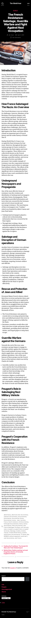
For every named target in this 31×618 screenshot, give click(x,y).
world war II (24, 536)
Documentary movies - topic (12, 520)
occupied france (17, 529)
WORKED (6, 536)
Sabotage (12, 531)
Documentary (7, 518)
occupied (10, 529)
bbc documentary (23, 515)
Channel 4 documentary (10, 516)
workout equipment (14, 536)
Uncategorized (7, 589)
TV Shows (23, 534)
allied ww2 (14, 515)
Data (3, 602)
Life (3, 584)
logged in (13, 568)
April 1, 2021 (21, 35)
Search (3, 576)
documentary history (18, 518)
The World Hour (15, 3)
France (6, 522)
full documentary (23, 522)
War (28, 534)
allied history (7, 515)
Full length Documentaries (11, 524)
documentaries (22, 516)
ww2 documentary (9, 538)
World (15, 10)
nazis (5, 529)
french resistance (13, 522)
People (4, 587)
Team (12, 35)
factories (23, 520)
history (21, 524)
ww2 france (18, 538)
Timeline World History (15, 532)
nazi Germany (25, 527)
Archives (4, 596)
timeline (18, 531)
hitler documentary (17, 525)
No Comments (17, 37)
